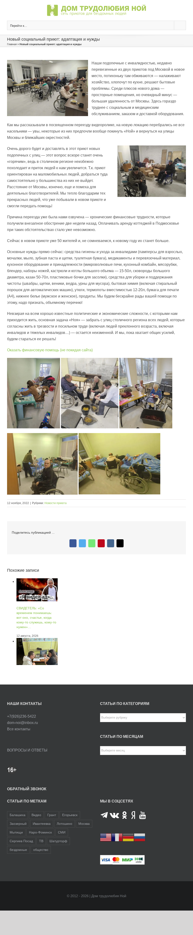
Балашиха (17, 815)
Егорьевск (69, 815)
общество (40, 850)
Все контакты (18, 729)
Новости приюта (55, 503)
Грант (51, 815)
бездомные (18, 850)
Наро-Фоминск (40, 832)
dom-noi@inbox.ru (22, 723)
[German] (128, 837)
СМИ (61, 832)
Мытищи (16, 832)
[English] (105, 837)
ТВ (41, 841)
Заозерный (18, 823)
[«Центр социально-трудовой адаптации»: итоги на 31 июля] (37, 581)
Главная (12, 44)
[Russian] (139, 837)
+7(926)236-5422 (21, 716)
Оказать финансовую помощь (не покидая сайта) (50, 350)
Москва (84, 823)
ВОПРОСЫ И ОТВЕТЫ (27, 750)
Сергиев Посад (21, 841)
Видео (36, 815)
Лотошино (64, 823)
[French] (117, 837)
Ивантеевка (42, 823)
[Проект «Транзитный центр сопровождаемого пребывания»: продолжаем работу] (37, 663)
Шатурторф (58, 841)
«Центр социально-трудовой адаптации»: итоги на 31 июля (33, 644)
